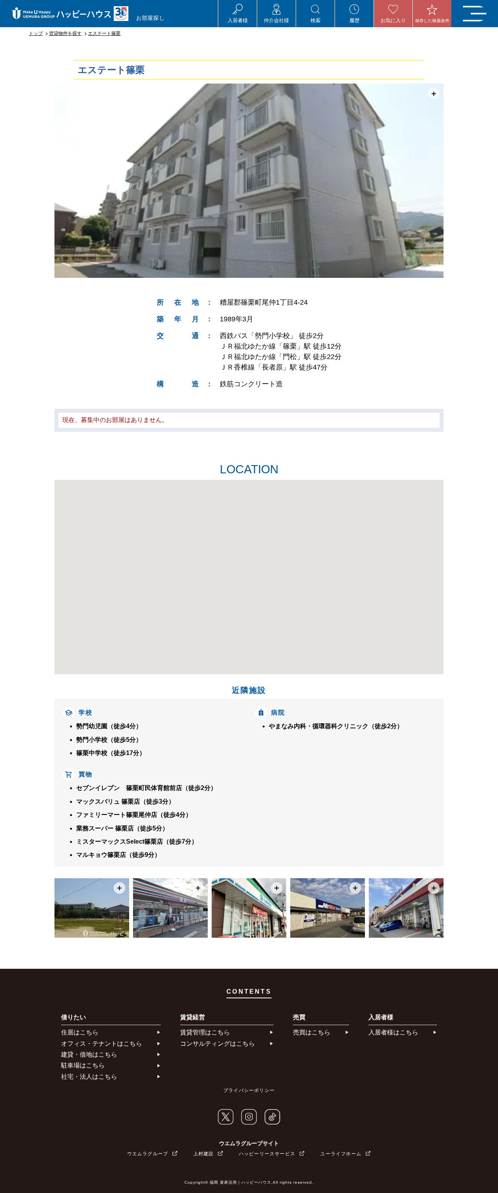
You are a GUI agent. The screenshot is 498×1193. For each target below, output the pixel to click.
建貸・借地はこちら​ (89, 1054)
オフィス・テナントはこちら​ (101, 1043)
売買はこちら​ (311, 1032)
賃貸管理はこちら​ (205, 1032)
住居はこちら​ (79, 1032)
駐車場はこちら (83, 1065)
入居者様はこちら (393, 1032)
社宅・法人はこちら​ (89, 1076)
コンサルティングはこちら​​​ (217, 1043)
